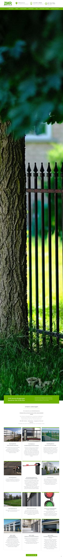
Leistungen (11, 8)
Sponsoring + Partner (44, 8)
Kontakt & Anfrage (55, 8)
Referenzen (31, 8)
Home (5, 8)
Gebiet (16, 8)
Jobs (36, 8)
